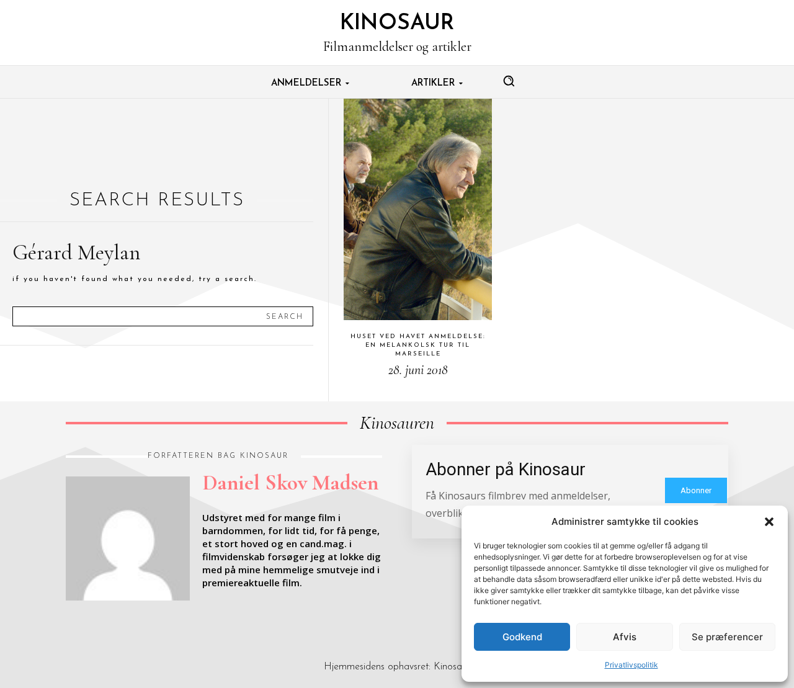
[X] (128, 619)
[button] (769, 522)
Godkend (522, 637)
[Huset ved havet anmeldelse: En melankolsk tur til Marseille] (418, 210)
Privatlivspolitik (631, 664)
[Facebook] (71, 619)
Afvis (624, 637)
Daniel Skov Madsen (290, 483)
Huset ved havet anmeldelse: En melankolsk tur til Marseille (418, 345)
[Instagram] (99, 619)
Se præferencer (727, 637)
